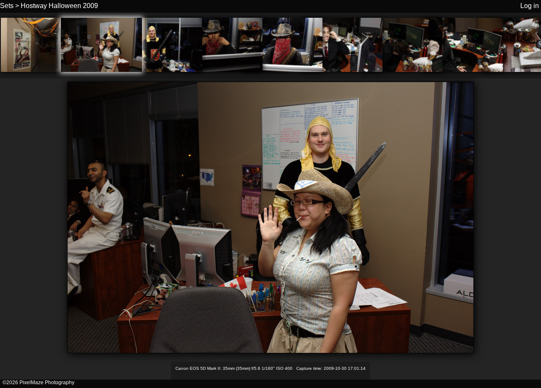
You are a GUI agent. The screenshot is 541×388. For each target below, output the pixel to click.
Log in (529, 5)
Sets (7, 5)
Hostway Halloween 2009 (59, 5)
